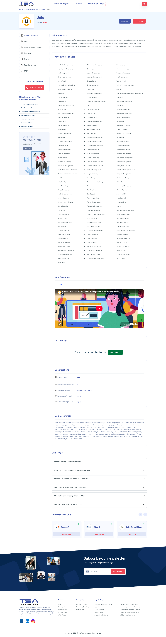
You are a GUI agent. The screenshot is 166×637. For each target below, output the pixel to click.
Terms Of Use (62, 609)
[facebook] (21, 621)
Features (27, 53)
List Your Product (81, 604)
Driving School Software (27, 123)
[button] (145, 515)
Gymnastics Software (27, 126)
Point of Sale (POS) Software (129, 604)
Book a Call (28, 148)
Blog (59, 604)
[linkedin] (27, 621)
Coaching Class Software (28, 115)
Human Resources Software (103, 604)
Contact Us (61, 607)
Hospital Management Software (130, 609)
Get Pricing (139, 21)
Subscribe (119, 571)
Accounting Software (101, 615)
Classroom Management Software (30, 111)
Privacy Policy (62, 612)
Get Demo (124, 21)
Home (21, 9)
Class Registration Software (28, 108)
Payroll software (100, 607)
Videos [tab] (59, 284)
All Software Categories (127, 615)
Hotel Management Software (129, 612)
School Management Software (35, 9)
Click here (114, 352)
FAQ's (26, 71)
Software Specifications (33, 47)
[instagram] (33, 621)
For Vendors (78, 4)
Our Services (80, 609)
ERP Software (99, 612)
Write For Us (62, 615)
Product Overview (31, 35)
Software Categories (61, 4)
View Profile (66, 534)
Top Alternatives (30, 65)
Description (28, 41)
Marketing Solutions (82, 607)
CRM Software (99, 609)
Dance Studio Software (27, 119)
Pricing (26, 59)
